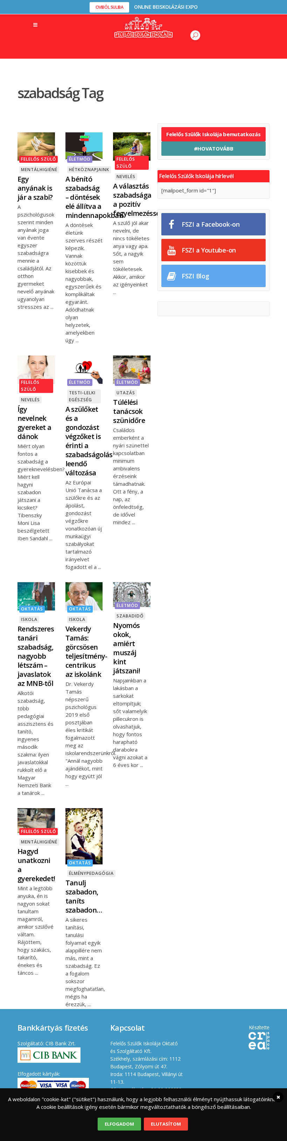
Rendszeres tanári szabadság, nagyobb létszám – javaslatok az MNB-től (36, 656)
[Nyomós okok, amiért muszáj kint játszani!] (131, 594)
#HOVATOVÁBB (213, 148)
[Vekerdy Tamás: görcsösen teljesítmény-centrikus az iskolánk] (84, 595)
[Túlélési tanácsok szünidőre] (131, 368)
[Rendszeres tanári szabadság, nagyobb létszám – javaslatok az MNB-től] (36, 595)
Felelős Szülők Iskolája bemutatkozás (213, 134)
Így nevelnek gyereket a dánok (34, 422)
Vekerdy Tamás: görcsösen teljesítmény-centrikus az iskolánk (86, 651)
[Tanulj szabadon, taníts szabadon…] (84, 835)
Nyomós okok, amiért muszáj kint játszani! (126, 648)
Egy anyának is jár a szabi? (35, 188)
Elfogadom (119, 1124)
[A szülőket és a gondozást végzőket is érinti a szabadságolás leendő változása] (84, 369)
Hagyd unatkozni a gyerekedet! (36, 865)
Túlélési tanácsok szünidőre (129, 411)
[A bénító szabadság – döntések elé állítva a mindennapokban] (84, 145)
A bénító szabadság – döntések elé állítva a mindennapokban (94, 197)
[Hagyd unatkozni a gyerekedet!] (36, 819)
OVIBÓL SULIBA (110, 7)
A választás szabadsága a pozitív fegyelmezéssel (137, 199)
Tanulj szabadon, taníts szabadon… (83, 896)
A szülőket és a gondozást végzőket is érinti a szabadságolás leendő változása (89, 440)
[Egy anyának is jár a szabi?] (36, 145)
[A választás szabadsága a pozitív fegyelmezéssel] (131, 145)
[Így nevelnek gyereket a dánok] (36, 369)
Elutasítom (166, 1124)
